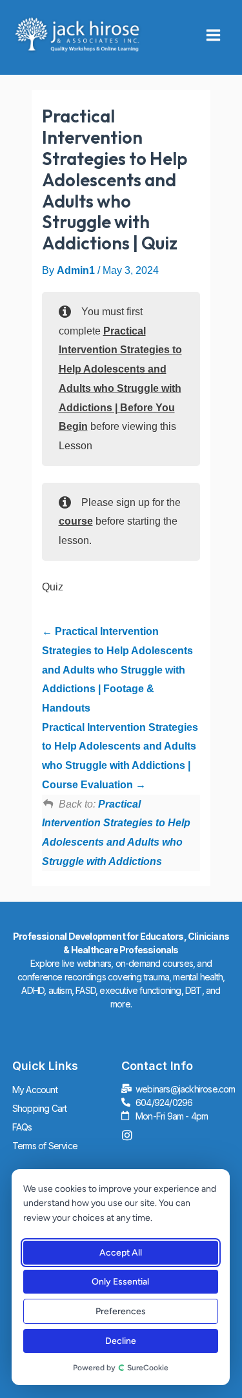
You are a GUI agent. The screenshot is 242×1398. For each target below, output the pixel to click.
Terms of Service (44, 1145)
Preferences (120, 1311)
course (76, 521)
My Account (34, 1089)
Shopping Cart (39, 1108)
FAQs (22, 1126)
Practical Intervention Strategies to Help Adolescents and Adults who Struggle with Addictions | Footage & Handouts (117, 670)
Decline (120, 1340)
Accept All (120, 1252)
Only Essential (120, 1281)
